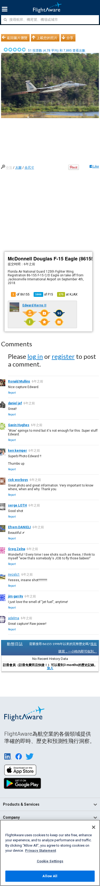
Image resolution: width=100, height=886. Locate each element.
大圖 (18, 167)
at (68, 294)
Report (12, 392)
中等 (9, 167)
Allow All (49, 876)
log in (35, 356)
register (63, 356)
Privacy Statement (40, 850)
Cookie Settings (50, 861)
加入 (50, 668)
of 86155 (21, 294)
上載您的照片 (47, 38)
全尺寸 (29, 167)
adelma (13, 618)
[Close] (93, 827)
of (44, 294)
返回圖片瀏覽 (17, 38)
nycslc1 (14, 574)
